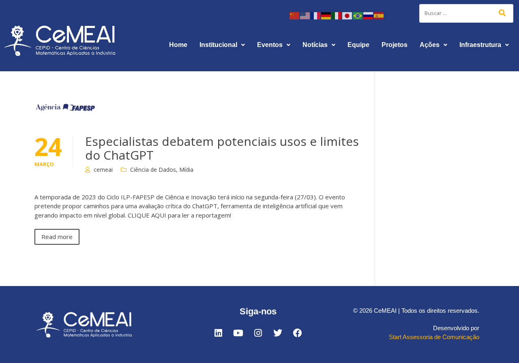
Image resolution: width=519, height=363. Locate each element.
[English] (305, 15)
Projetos (394, 44)
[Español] (379, 15)
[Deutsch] (326, 15)
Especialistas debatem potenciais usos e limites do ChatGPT (222, 148)
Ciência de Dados (153, 169)
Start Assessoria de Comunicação (434, 336)
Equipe (358, 44)
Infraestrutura (480, 44)
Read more (57, 237)
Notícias (315, 44)
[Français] (316, 15)
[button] (222, 45)
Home (178, 44)
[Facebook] (298, 333)
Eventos (270, 44)
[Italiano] (337, 15)
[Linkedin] (218, 333)
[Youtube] (238, 333)
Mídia (186, 169)
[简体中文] (295, 15)
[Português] (358, 15)
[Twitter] (278, 333)
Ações (430, 44)
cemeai (103, 169)
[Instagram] (258, 333)
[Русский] (368, 15)
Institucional (218, 44)
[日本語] (347, 15)
